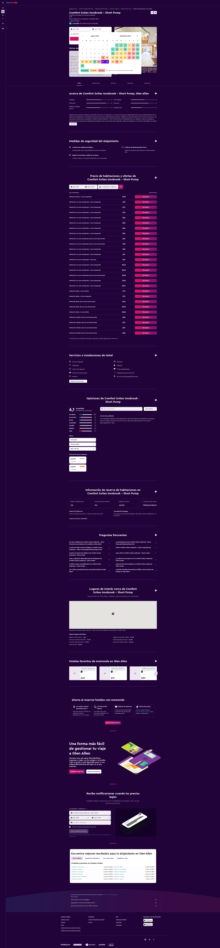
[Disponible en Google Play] (148, 920)
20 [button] (95, 57)
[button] (3, 3)
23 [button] (107, 57)
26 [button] (90, 61)
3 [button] (82, 49)
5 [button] (90, 49)
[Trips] (3, 23)
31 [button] (82, 65)
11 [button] (86, 53)
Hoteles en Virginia (114, 8)
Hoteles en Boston (77, 879)
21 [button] (99, 57)
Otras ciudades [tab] (77, 858)
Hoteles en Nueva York (78, 867)
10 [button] (82, 53)
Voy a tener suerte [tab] (108, 858)
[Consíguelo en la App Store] (148, 924)
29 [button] (103, 61)
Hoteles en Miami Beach (119, 871)
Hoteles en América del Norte (86, 8)
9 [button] (107, 49)
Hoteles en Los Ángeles (119, 869)
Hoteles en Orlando (77, 869)
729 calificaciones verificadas (89, 23)
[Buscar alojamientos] (3, 11)
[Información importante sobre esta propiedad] (156, 492)
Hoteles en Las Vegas (77, 871)
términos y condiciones (96, 834)
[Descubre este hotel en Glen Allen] (156, 93)
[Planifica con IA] (3, 18)
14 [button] (99, 53)
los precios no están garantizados (110, 894)
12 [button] (90, 53)
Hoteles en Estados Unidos (101, 8)
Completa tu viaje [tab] (122, 858)
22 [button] (103, 57)
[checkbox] (77, 460)
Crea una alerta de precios (143, 711)
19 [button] (90, 57)
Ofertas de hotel (73, 8)
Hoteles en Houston (118, 876)
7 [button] (112, 49)
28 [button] (99, 61)
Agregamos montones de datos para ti (83, 902)
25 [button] (86, 61)
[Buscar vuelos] (3, 8)
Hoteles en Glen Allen (126, 8)
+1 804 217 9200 (74, 21)
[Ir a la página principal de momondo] (11, 2)
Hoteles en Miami (118, 867)
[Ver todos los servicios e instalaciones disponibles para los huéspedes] (156, 355)
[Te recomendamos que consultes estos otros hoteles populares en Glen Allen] (156, 661)
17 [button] (82, 57)
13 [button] (94, 53)
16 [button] (107, 53)
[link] (113, 722)
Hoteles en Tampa (118, 879)
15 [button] (103, 53)
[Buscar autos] (3, 15)
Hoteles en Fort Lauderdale (79, 876)
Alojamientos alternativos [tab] (92, 858)
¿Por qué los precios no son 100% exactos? (84, 906)
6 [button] (94, 49)
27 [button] (95, 61)
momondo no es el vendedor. (80, 899)
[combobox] (91, 813)
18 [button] (86, 57)
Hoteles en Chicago (77, 874)
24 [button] (82, 61)
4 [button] (86, 49)
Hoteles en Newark (118, 874)
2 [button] (107, 45)
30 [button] (107, 61)
